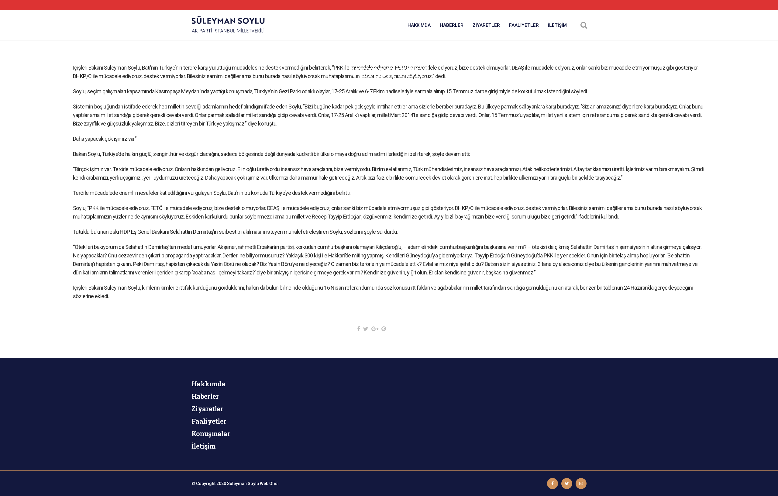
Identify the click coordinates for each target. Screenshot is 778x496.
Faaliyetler (208, 421)
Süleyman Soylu (243, 483)
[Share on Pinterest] (383, 329)
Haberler (205, 396)
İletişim (203, 446)
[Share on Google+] (374, 329)
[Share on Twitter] (365, 329)
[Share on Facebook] (358, 329)
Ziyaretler (207, 408)
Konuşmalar (210, 433)
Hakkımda (208, 383)
